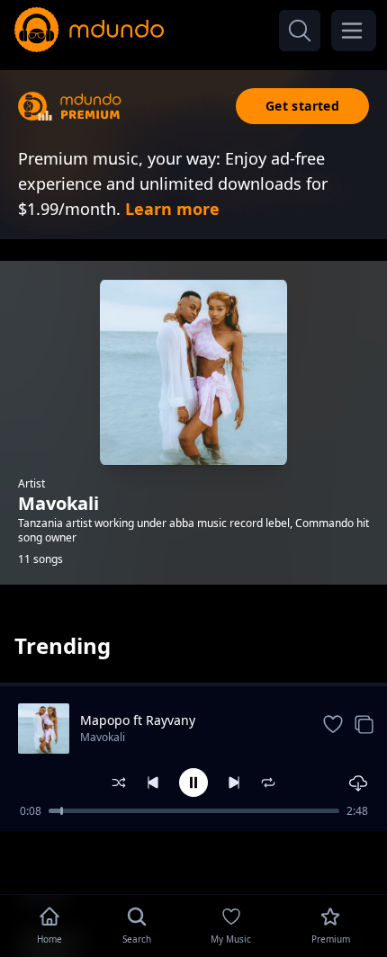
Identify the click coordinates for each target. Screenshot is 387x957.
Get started (302, 105)
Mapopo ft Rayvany (137, 720)
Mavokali (102, 737)
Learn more (172, 208)
